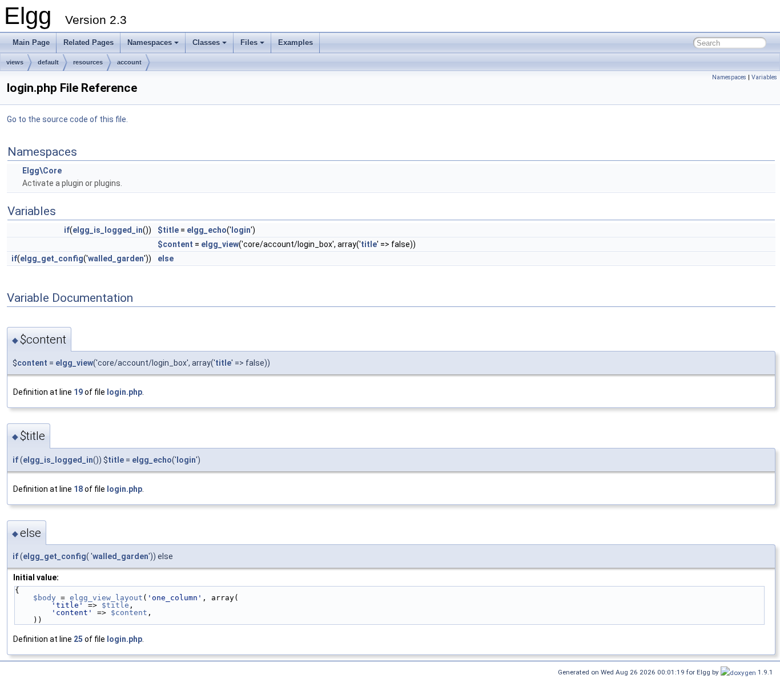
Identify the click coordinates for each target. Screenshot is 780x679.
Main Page (31, 42)
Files (249, 42)
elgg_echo (207, 230)
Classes (206, 42)
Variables (764, 77)
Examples (295, 42)
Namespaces (149, 42)
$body (44, 597)
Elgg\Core (42, 170)
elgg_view (220, 244)
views (14, 62)
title (369, 244)
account (129, 62)
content (32, 362)
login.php (124, 392)
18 (78, 489)
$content (175, 244)
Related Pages (88, 42)
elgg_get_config (51, 258)
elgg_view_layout (106, 597)
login (241, 230)
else (166, 258)
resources (88, 62)
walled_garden (116, 258)
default (48, 62)
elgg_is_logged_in (108, 230)
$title (168, 230)
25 (78, 639)
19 (78, 392)
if (67, 230)
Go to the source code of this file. (67, 119)
